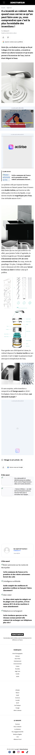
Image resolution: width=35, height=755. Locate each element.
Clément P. (6, 31)
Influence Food (17, 739)
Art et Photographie (17, 653)
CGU (17, 737)
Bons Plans (17, 658)
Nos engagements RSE (17, 732)
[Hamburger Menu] (3, 2)
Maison (17, 693)
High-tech (9, 8)
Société (18, 700)
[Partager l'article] (3, 37)
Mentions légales (17, 734)
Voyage (17, 708)
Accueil (3, 8)
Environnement (17, 664)
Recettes (17, 669)
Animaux (17, 656)
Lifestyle (17, 690)
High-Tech (17, 671)
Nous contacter (17, 726)
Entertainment (17, 661)
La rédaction (17, 729)
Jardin (17, 676)
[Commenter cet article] (8, 37)
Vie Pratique (17, 705)
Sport (17, 703)
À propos (17, 724)
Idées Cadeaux (17, 710)
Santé (17, 695)
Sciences (17, 698)
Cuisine (17, 666)
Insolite (17, 674)
